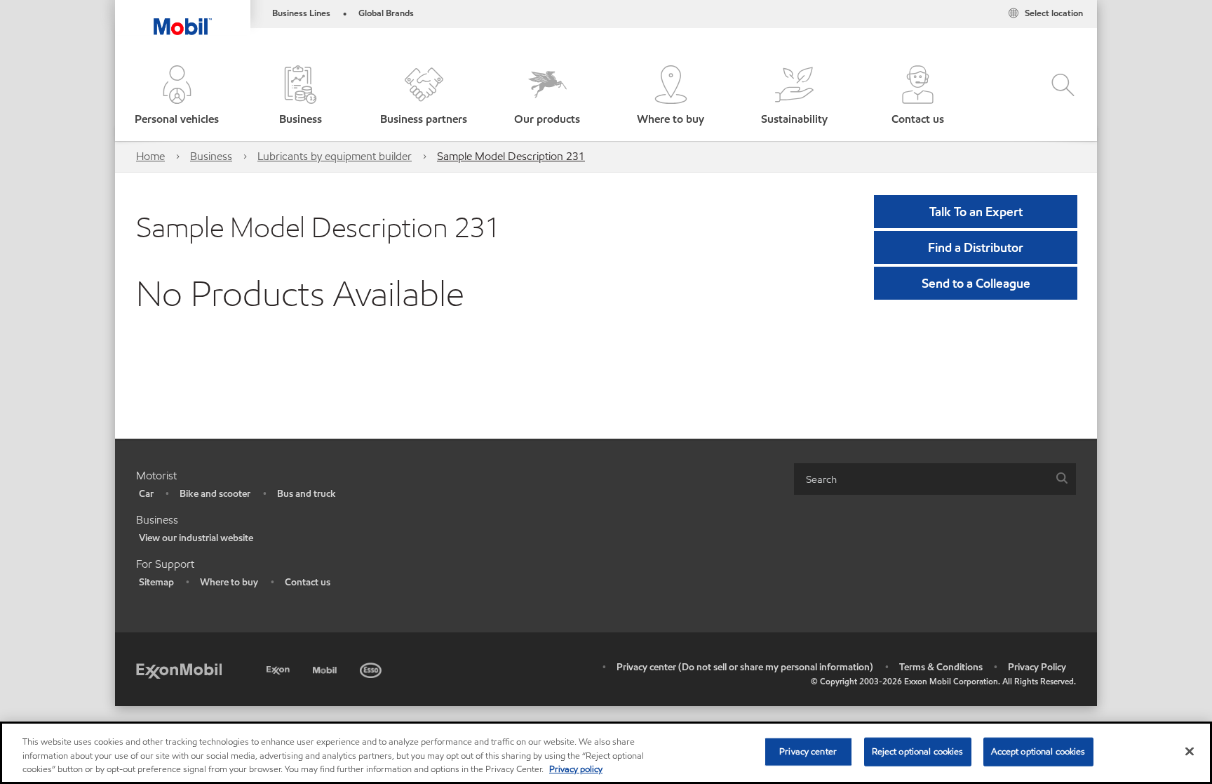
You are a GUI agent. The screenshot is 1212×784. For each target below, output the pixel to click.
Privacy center (808, 751)
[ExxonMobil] (179, 670)
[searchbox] (921, 479)
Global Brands (386, 13)
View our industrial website (196, 538)
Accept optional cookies (1038, 751)
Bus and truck (306, 493)
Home (150, 156)
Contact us (307, 582)
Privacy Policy (1037, 667)
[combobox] (935, 479)
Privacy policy (575, 769)
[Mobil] (326, 668)
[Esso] (372, 668)
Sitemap (156, 582)
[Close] (1189, 751)
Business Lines (301, 13)
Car (146, 493)
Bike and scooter (215, 493)
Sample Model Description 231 (511, 156)
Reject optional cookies (918, 751)
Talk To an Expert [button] (976, 212)
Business (211, 156)
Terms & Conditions (941, 667)
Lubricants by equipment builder (334, 156)
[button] (176, 96)
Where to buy (229, 582)
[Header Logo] (182, 17)
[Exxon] (279, 668)
